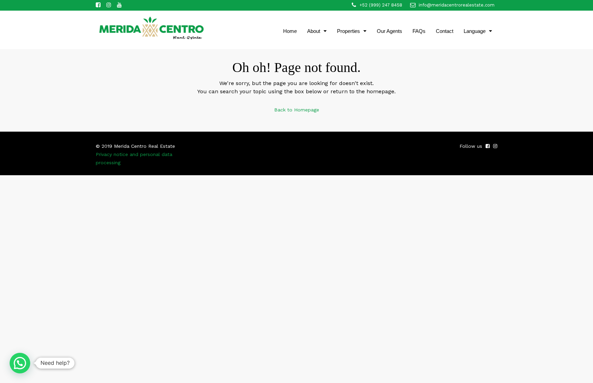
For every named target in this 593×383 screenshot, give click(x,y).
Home (290, 31)
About (313, 31)
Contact (444, 31)
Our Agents (389, 31)
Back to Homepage (296, 109)
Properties (348, 31)
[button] (20, 363)
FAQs (419, 31)
